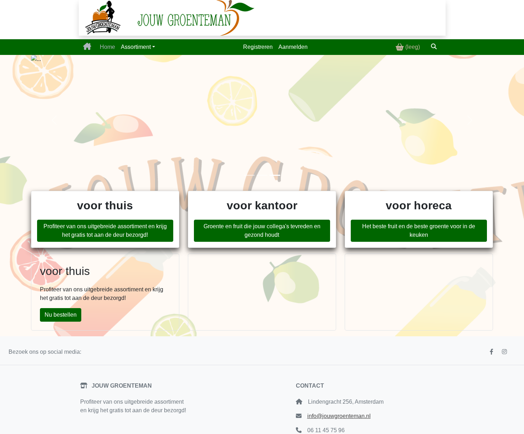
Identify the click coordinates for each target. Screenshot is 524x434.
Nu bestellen (61, 315)
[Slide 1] (249, 175)
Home (107, 47)
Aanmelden (293, 47)
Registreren (258, 47)
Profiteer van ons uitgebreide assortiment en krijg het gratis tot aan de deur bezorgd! (105, 230)
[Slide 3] (274, 175)
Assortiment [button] (136, 47)
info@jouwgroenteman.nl (339, 416)
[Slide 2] (262, 175)
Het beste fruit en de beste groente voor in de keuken (418, 230)
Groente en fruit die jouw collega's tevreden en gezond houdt (262, 230)
